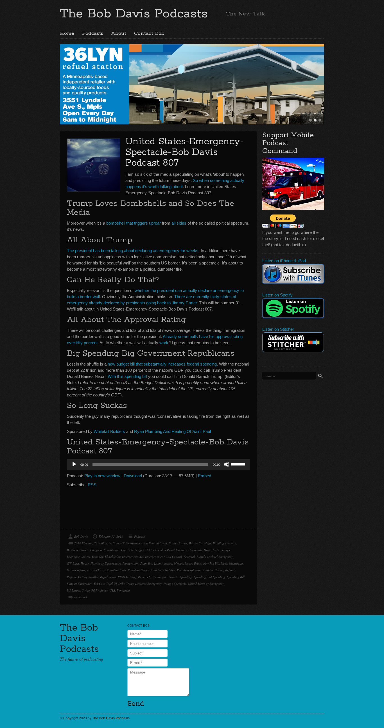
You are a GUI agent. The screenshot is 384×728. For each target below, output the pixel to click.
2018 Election (83, 543)
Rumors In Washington (153, 577)
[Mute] (226, 464)
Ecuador (97, 556)
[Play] (74, 464)
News (224, 563)
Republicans (108, 577)
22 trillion (100, 543)
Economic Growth (78, 556)
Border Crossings (200, 543)
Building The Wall (224, 543)
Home (67, 33)
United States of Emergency (206, 583)
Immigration (131, 563)
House (85, 563)
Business (72, 550)
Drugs (226, 550)
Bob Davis (81, 536)
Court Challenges (132, 550)
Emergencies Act (132, 556)
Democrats (195, 550)
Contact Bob (149, 33)
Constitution (111, 550)
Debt (148, 550)
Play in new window (102, 475)
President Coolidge (162, 570)
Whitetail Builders (109, 431)
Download (133, 475)
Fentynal (189, 556)
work (163, 342)
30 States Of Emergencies (125, 543)
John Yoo (146, 563)
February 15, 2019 (111, 536)
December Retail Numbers (170, 550)
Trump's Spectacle (174, 583)
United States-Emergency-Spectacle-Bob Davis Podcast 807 (184, 152)
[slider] (239, 464)
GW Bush (73, 563)
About (118, 33)
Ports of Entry (96, 570)
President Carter (138, 570)
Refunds (230, 570)
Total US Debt (115, 583)
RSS (92, 484)
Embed (204, 475)
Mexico (178, 563)
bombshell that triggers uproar (133, 223)
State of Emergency (79, 583)
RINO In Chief (127, 577)
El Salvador (112, 556)
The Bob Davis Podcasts (134, 14)
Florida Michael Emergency (214, 556)
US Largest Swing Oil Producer (87, 590)
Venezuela (123, 590)
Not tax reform (76, 570)
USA (112, 590)
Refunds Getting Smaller (82, 577)
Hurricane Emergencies (106, 563)
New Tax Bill (211, 563)
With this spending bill (127, 376)
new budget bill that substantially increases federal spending (162, 364)
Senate (173, 577)
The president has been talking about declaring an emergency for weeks (132, 250)
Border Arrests (178, 543)
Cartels (84, 550)
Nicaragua (236, 563)
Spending (186, 577)
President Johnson (189, 570)
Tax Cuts (99, 583)
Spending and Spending (209, 577)
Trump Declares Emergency (144, 583)
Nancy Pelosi (193, 563)
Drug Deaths (212, 550)
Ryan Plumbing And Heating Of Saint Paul (172, 431)
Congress (96, 550)
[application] (158, 464)
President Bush (116, 570)
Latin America (163, 563)
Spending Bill (236, 577)
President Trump (212, 570)
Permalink (80, 597)
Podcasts (92, 33)
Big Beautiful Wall (155, 543)
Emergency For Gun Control (163, 556)
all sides (178, 223)
